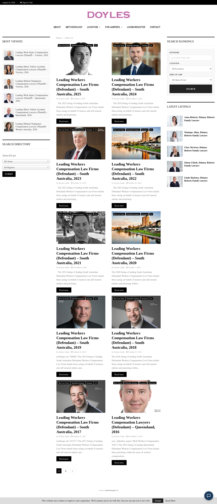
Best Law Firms (64, 45)
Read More (170, 501)
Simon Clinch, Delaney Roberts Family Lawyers (199, 164)
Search (190, 88)
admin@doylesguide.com (111, 490)
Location (92, 27)
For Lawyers (112, 27)
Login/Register (136, 27)
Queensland (152, 383)
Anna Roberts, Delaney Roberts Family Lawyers (199, 119)
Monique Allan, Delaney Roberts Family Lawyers (196, 134)
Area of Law (176, 75)
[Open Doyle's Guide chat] (208, 495)
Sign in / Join (27, 2)
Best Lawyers (118, 383)
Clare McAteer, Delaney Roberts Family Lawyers (195, 149)
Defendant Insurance (77, 45)
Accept (158, 500)
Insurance (89, 45)
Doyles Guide (64, 98)
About (57, 27)
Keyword (174, 52)
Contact (155, 27)
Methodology (74, 27)
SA (96, 45)
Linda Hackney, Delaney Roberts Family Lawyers (196, 179)
